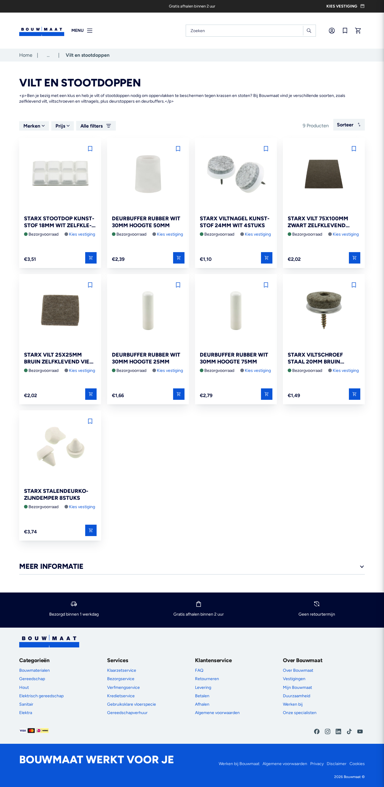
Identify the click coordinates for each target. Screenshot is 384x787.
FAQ (199, 670)
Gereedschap (32, 678)
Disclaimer (336, 763)
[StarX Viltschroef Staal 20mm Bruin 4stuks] (324, 311)
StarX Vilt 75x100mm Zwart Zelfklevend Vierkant (318, 222)
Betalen (202, 695)
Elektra (25, 712)
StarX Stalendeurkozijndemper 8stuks (56, 494)
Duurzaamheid (296, 695)
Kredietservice (121, 695)
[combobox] (251, 31)
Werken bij (293, 704)
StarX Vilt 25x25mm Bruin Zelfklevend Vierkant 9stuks (59, 358)
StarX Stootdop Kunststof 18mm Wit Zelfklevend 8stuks (59, 222)
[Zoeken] (309, 30)
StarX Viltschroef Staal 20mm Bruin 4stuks (315, 358)
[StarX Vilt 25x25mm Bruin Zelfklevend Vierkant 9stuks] (60, 311)
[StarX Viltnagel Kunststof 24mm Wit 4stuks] (236, 174)
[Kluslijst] (345, 30)
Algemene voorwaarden (217, 712)
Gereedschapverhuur (127, 712)
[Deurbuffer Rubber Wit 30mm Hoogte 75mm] (236, 311)
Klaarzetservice (121, 670)
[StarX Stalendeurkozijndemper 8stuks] (60, 447)
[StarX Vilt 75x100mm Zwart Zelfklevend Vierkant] (324, 174)
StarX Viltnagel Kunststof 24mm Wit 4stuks (234, 222)
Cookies (357, 763)
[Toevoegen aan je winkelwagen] (91, 257)
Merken (31, 126)
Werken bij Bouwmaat (239, 763)
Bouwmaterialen (34, 670)
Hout (24, 687)
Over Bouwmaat (298, 670)
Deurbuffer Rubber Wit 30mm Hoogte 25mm (146, 358)
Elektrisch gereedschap (41, 695)
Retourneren (207, 678)
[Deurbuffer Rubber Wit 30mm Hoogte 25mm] (148, 311)
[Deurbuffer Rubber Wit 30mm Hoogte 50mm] (148, 174)
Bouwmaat (352, 777)
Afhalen (202, 704)
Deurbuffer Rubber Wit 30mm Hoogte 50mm (146, 222)
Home (25, 55)
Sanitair (26, 704)
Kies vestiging (82, 234)
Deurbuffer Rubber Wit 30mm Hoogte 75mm (234, 358)
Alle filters (91, 126)
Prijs (60, 126)
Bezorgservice (120, 678)
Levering (203, 687)
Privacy (317, 763)
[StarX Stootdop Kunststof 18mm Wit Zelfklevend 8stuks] (60, 174)
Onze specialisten (299, 712)
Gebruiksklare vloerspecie (131, 704)
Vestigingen (294, 678)
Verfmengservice (123, 687)
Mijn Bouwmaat (297, 687)
